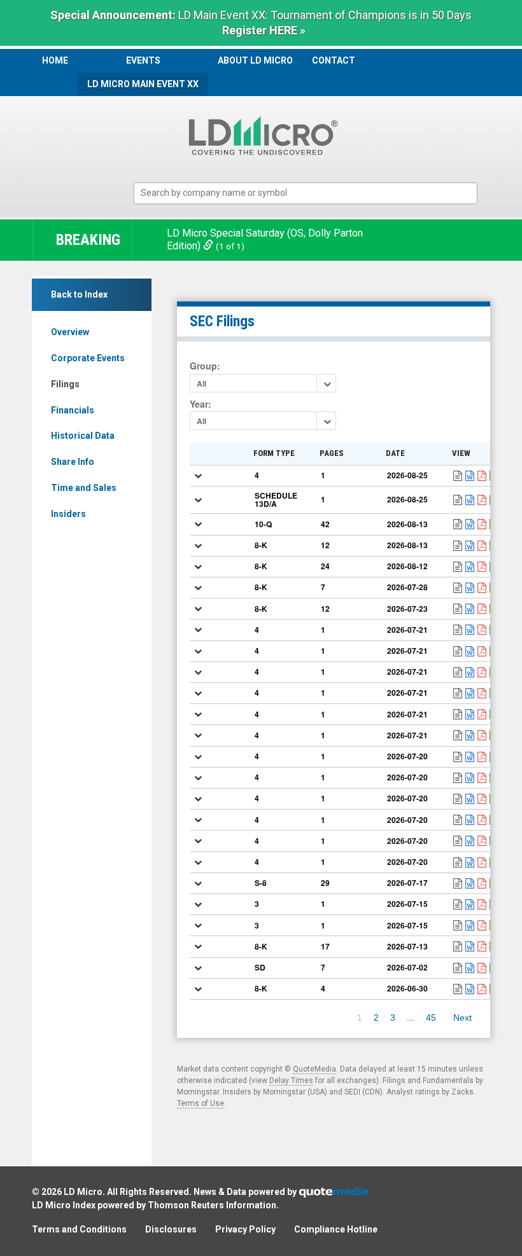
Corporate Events (88, 358)
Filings (65, 384)
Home (55, 60)
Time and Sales (83, 488)
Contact (333, 60)
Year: (200, 404)
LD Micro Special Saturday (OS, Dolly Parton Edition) (265, 239)
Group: (205, 366)
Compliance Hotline (335, 1229)
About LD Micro (255, 60)
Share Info (72, 462)
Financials (72, 410)
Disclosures (171, 1229)
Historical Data (83, 436)
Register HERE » (264, 30)
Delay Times (291, 1080)
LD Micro (83, 1192)
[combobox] (305, 194)
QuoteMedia (314, 1069)
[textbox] (312, 193)
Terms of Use (200, 1103)
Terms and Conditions (79, 1229)
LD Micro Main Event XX (143, 84)
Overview (70, 332)
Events (143, 60)
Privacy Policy (245, 1229)
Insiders (68, 514)
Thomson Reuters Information (212, 1205)
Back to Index (79, 294)
